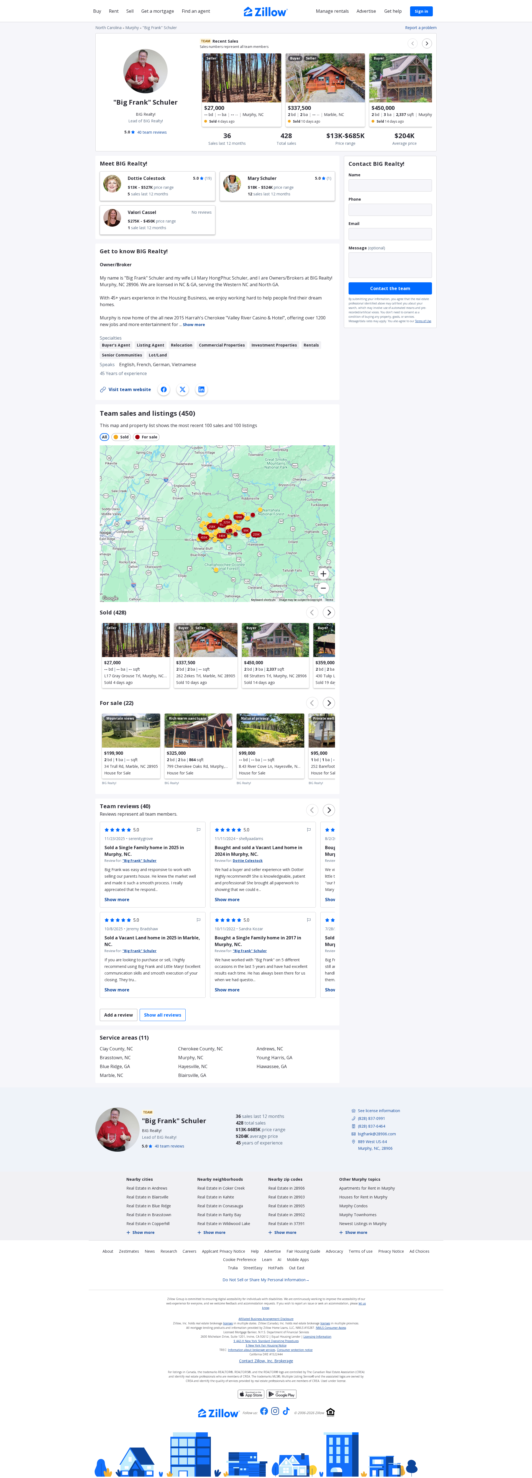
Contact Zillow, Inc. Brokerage (266, 1361)
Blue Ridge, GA (115, 1066)
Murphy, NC (190, 1058)
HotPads (275, 1267)
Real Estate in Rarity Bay (219, 1214)
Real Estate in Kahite (215, 1197)
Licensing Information (317, 1337)
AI (279, 1259)
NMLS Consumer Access (331, 1328)
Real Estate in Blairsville (147, 1197)
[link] (157, 186)
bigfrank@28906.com (377, 1133)
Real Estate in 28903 (286, 1197)
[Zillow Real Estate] (266, 11)
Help (255, 1251)
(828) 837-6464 (371, 1126)
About (108, 1251)
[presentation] (136, 655)
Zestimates (129, 1251)
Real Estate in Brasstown (148, 1214)
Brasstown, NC (115, 1058)
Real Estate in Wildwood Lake (223, 1223)
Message (358, 247)
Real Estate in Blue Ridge (148, 1205)
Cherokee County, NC (200, 1049)
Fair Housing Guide (303, 1251)
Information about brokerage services (251, 1350)
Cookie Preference (239, 1259)
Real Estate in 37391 (286, 1223)
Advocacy (334, 1251)
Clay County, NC (116, 1049)
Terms (329, 599)
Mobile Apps (298, 1259)
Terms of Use (423, 321)
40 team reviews (152, 132)
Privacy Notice (391, 1251)
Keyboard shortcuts (263, 599)
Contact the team (390, 288)
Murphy (132, 27)
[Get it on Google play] (281, 1397)
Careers (189, 1251)
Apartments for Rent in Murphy (367, 1188)
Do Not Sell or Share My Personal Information (266, 1279)
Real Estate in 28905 (286, 1205)
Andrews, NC (270, 1049)
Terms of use (361, 1251)
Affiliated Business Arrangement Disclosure (266, 1319)
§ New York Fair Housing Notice (266, 1345)
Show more (194, 324)
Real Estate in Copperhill (148, 1223)
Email (354, 223)
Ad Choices (419, 1251)
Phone (355, 199)
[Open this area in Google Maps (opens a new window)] (110, 598)
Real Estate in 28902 (286, 1214)
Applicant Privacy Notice (223, 1251)
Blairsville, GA (192, 1075)
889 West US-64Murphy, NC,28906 (375, 1145)
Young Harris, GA (274, 1058)
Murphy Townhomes (358, 1214)
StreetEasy (252, 1267)
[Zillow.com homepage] (219, 1413)
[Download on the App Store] (251, 1397)
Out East (297, 1267)
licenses (228, 1323)
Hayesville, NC (193, 1066)
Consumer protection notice (295, 1350)
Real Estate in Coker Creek (221, 1188)
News (150, 1251)
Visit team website (130, 389)
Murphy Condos (353, 1205)
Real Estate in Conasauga (220, 1205)
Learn (267, 1259)
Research (168, 1251)
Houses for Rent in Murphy (363, 1197)
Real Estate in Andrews (146, 1188)
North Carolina (108, 27)
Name (354, 174)
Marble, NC (111, 1075)
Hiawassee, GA (272, 1066)
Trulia (233, 1267)
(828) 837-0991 (371, 1118)
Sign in (421, 11)
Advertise (272, 1251)
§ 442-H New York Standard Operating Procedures (266, 1341)
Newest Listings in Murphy (363, 1223)
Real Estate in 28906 (286, 1188)
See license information (379, 1110)
